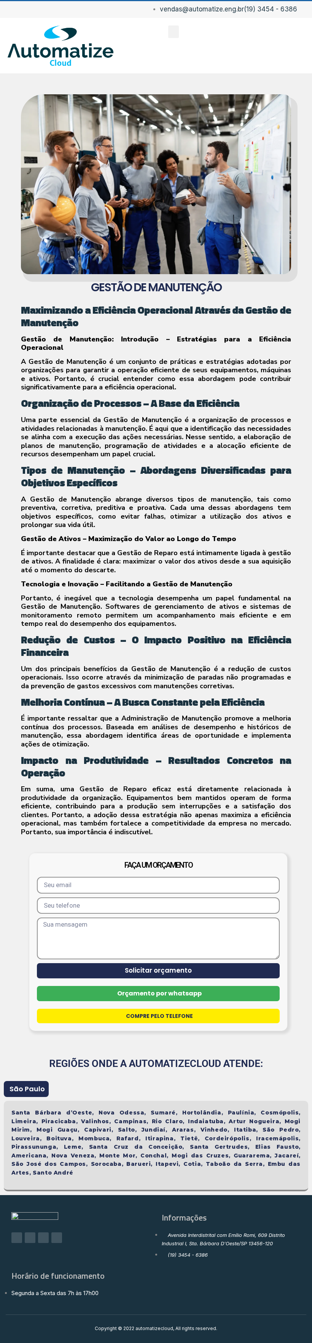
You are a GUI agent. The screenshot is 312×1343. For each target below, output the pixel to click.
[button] (173, 31)
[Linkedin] (43, 1237)
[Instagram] (30, 1237)
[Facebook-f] (16, 1237)
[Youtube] (56, 1237)
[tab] (26, 1089)
